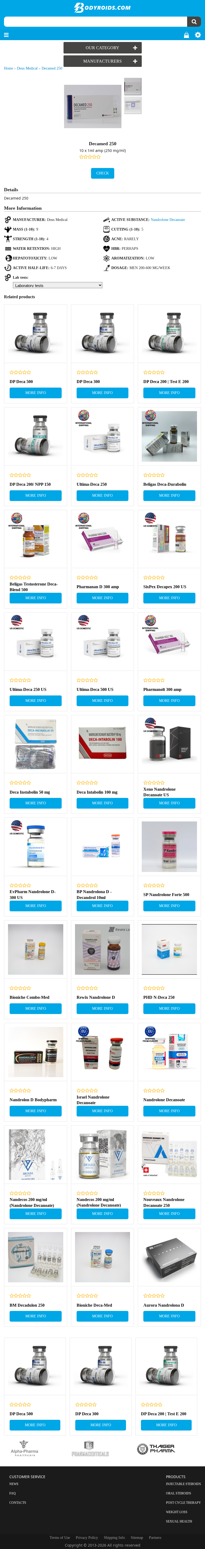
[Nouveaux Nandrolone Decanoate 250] (169, 1155)
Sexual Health (179, 1521)
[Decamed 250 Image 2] (132, 86)
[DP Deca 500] (35, 334)
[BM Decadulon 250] (35, 1257)
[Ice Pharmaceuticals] (102, 1448)
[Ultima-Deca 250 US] (35, 642)
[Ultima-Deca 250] (102, 436)
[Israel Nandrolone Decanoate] (102, 1052)
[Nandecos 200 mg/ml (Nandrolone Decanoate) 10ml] (102, 1155)
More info (35, 393)
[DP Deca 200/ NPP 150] (35, 436)
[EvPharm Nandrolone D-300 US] (35, 847)
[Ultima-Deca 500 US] (102, 642)
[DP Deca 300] (102, 334)
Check (102, 173)
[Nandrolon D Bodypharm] (35, 1052)
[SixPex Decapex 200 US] (169, 539)
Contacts (17, 1503)
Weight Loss (176, 1512)
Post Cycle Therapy (183, 1503)
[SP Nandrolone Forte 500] (169, 847)
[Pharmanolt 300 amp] (169, 642)
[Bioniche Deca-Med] (102, 1257)
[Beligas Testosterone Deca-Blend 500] (35, 539)
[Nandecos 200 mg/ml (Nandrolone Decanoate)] (35, 1155)
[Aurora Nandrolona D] (169, 1257)
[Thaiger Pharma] (168, 1448)
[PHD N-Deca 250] (169, 949)
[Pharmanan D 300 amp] (102, 539)
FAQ (12, 1493)
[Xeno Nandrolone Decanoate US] (169, 744)
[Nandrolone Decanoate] (169, 1052)
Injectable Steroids (183, 1484)
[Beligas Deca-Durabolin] (169, 436)
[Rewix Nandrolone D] (102, 949)
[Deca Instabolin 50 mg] (35, 744)
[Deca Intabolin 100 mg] (102, 744)
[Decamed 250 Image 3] (132, 105)
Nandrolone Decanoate (168, 220)
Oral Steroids (178, 1493)
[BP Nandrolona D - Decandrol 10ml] (102, 847)
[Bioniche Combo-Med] (35, 949)
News (13, 1484)
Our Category (102, 47)
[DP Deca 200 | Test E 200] (169, 334)
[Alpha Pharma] (37, 1448)
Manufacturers (102, 61)
